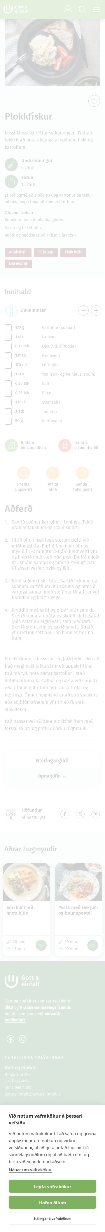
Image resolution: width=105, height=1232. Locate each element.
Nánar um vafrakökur (30, 1169)
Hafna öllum (52, 1202)
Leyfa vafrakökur (52, 1186)
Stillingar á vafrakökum (52, 1218)
